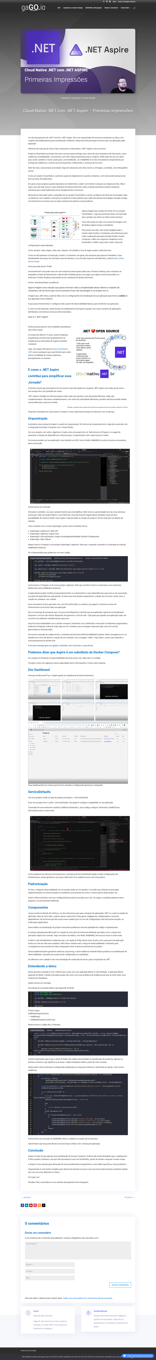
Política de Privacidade (28, 1350)
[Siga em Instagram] (35, 1205)
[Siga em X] (43, 1205)
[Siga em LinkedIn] (26, 1205)
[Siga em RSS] (39, 1205)
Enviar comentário (120, 1285)
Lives (36, 1311)
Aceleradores (100, 1311)
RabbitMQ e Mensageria (93, 8)
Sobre (114, 1)
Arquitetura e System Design (73, 8)
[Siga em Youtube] (31, 1205)
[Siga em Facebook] (22, 1205)
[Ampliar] (75, 216)
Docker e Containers (111, 8)
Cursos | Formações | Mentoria (126, 1)
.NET (59, 8)
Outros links (125, 8)
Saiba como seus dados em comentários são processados (87, 1298)
